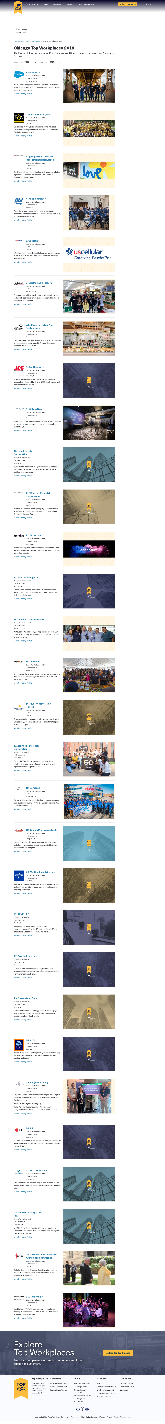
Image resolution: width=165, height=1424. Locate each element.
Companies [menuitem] (32, 4)
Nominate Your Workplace (127, 4)
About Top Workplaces (82, 1383)
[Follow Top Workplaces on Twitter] (82, 1409)
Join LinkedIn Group (127, 1387)
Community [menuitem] (70, 4)
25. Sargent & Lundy (37, 1082)
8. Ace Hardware (35, 367)
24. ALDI (30, 1040)
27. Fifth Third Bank (36, 1170)
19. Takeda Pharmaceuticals (41, 830)
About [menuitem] (46, 4)
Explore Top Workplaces (33, 41)
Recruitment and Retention (106, 1387)
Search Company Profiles (59, 1387)
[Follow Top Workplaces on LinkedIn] (87, 1409)
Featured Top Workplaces (59, 1390)
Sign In (148, 4)
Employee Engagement (105, 1390)
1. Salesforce (33, 72)
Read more (56, 1110)
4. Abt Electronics (36, 198)
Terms (102, 1417)
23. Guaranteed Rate (25, 998)
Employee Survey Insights (106, 1393)
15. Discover (32, 661)
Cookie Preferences (122, 1417)
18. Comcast (33, 788)
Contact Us (124, 1390)
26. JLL (30, 1128)
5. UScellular (33, 240)
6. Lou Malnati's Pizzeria (39, 283)
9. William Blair (34, 409)
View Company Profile (23, 94)
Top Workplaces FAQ (81, 1387)
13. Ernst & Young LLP (26, 577)
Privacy (110, 1417)
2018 (52, 62)
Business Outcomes (104, 1396)
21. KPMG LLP (21, 914)
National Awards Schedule (83, 1396)
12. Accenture (33, 535)
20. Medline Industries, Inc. (40, 872)
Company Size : (18, 62)
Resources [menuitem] (57, 4)
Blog (98, 1383)
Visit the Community (127, 1383)
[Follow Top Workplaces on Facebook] (78, 1409)
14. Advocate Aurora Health (29, 619)
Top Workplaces (19, 41)
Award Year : (44, 62)
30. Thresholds (34, 1296)
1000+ (27, 62)
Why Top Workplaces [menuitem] (87, 4)
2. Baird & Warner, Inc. (38, 114)
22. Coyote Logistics (25, 956)
